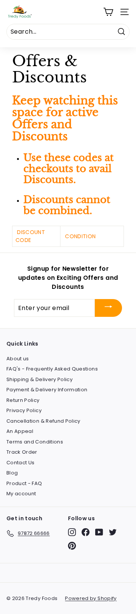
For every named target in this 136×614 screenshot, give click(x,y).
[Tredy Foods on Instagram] (72, 532)
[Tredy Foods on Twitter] (113, 532)
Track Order (21, 452)
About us (17, 358)
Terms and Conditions (34, 441)
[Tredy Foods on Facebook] (86, 532)
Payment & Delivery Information (47, 389)
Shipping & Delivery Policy (39, 379)
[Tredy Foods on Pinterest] (72, 546)
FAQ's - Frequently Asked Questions (52, 368)
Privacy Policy (24, 410)
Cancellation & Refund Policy (43, 421)
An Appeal (19, 431)
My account (21, 493)
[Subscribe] (108, 308)
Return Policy (23, 400)
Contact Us (20, 462)
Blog (12, 472)
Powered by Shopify (90, 598)
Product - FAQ (24, 483)
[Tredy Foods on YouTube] (99, 532)
